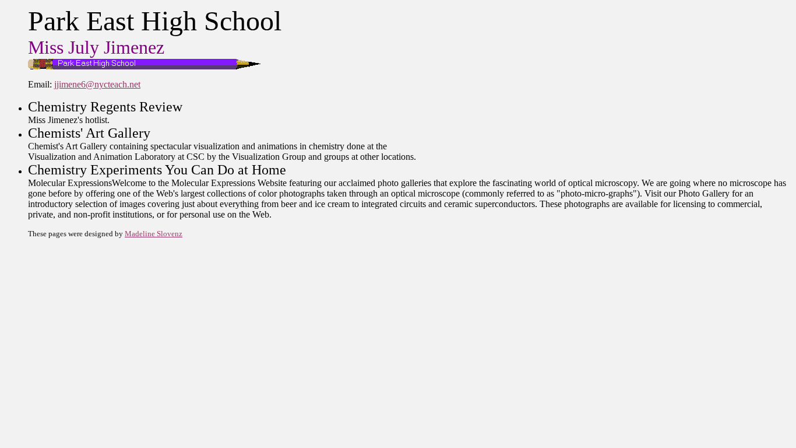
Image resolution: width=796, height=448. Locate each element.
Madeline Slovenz (153, 233)
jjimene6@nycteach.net (97, 84)
